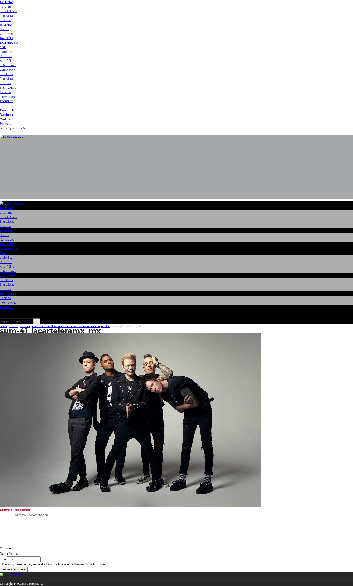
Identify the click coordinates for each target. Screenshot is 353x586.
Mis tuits (5, 124)
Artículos (5, 20)
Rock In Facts (8, 11)
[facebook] (1, 106)
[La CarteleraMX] (11, 137)
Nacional (5, 92)
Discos (4, 29)
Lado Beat (7, 52)
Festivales (8, 88)
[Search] (1, 316)
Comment (7, 548)
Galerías (6, 38)
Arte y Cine (7, 61)
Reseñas (6, 25)
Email (3, 559)
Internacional (8, 97)
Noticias (6, 2)
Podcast (6, 101)
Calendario (9, 43)
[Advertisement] (176, 170)
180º (3, 47)
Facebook (7, 110)
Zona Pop (7, 70)
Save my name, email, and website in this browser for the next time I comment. (55, 564)
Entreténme (8, 65)
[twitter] (3, 106)
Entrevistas (7, 16)
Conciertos (7, 34)
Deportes (6, 56)
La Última (6, 7)
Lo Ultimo (6, 74)
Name (4, 553)
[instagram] (6, 106)
